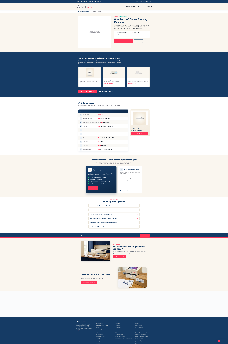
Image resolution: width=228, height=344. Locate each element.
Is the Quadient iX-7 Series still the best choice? (101, 205)
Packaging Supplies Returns (140, 334)
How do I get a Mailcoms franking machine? (100, 226)
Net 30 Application (139, 327)
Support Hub (117, 323)
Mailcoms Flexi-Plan (99, 330)
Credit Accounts (138, 325)
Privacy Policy (138, 340)
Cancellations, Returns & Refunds (141, 336)
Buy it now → (93, 188)
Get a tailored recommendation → (87, 91)
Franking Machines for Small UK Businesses (102, 326)
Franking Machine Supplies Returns (142, 332)
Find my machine (118, 256)
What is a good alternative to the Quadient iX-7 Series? (103, 210)
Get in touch (137, 330)
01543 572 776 (139, 1)
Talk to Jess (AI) (118, 325)
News (136, 329)
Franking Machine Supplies (101, 332)
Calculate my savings (88, 282)
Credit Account (146, 1)
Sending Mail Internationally (120, 330)
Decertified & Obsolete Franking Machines (123, 338)
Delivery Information (139, 338)
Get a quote (138, 41)
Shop (139, 6)
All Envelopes (98, 338)
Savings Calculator (119, 334)
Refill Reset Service (99, 334)
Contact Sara (118, 327)
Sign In (151, 1)
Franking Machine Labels (100, 336)
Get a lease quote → (124, 190)
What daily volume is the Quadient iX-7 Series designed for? (104, 218)
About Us (149, 6)
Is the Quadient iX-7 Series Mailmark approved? (101, 214)
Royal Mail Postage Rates (120, 329)
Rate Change (118, 332)
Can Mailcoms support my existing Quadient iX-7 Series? (103, 222)
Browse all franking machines (106, 91)
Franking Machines (131, 6)
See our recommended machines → (124, 41)
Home (79, 11)
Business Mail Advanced (120, 336)
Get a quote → (140, 133)
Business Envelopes (99, 341)
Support (144, 6)
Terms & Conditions (139, 341)
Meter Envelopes (99, 340)
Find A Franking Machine (100, 329)
